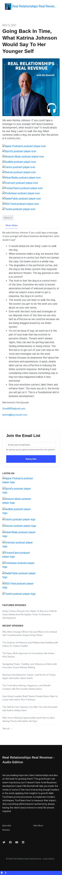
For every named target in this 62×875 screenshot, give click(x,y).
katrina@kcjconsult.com (14, 415)
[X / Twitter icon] (4, 842)
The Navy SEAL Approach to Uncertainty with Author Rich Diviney (28, 655)
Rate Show (38, 825)
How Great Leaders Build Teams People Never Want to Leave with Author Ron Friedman (30, 698)
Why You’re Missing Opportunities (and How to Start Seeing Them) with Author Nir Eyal (28, 719)
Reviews (6, 830)
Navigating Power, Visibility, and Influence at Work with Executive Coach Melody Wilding (29, 666)
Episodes (6, 825)
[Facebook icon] (10, 842)
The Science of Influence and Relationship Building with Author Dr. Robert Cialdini (30, 644)
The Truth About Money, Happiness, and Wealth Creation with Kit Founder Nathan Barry (26, 687)
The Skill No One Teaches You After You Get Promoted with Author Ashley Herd (29, 709)
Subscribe (31, 459)
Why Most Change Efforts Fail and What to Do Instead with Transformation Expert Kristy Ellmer (29, 633)
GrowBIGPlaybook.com (13, 408)
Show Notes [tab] (12, 225)
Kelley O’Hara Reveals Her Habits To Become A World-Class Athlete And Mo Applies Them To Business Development (29, 614)
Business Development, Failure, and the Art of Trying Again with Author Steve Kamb (28, 676)
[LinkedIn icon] (23, 842)
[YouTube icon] (16, 842)
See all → (7, 728)
